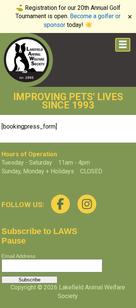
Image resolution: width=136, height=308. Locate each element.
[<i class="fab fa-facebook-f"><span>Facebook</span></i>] (60, 204)
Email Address (19, 256)
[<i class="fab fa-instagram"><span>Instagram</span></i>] (86, 204)
